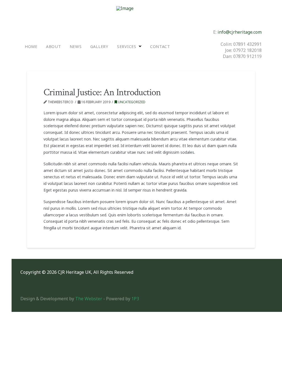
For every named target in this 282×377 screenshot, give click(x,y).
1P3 (135, 299)
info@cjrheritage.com (240, 32)
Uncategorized (131, 102)
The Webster (88, 299)
